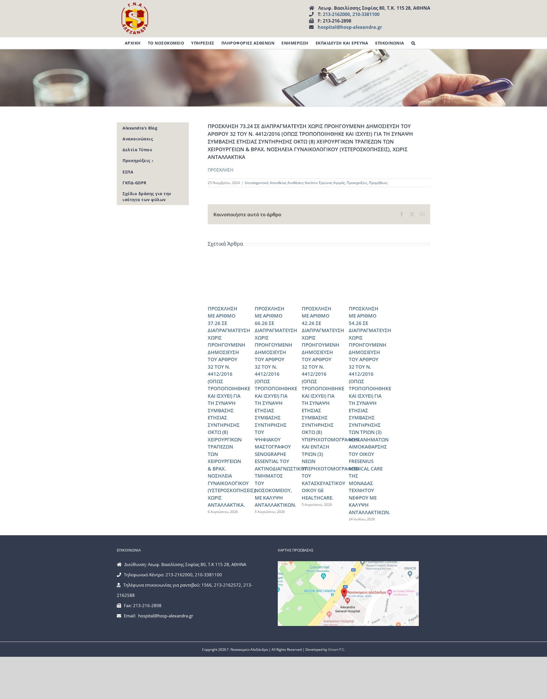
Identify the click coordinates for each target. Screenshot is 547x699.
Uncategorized (256, 182)
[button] (413, 43)
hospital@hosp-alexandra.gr (350, 27)
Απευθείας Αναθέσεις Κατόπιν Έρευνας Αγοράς (307, 182)
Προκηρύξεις (357, 182)
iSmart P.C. (336, 649)
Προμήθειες (378, 182)
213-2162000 (336, 14)
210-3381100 (365, 14)
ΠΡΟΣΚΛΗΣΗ (220, 170)
